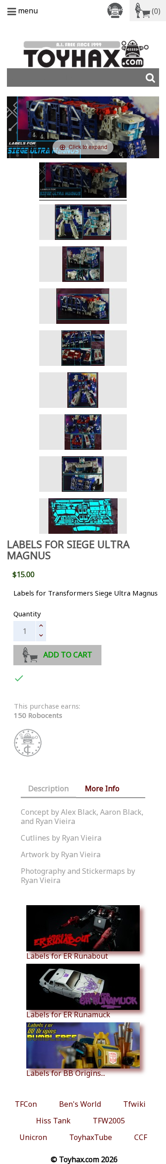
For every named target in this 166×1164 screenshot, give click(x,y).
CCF (140, 1137)
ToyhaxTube (90, 1137)
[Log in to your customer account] (116, 10)
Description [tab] (48, 788)
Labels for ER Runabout (67, 956)
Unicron (33, 1137)
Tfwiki (134, 1104)
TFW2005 (109, 1121)
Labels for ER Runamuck (68, 1014)
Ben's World (80, 1104)
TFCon (26, 1104)
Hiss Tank (53, 1121)
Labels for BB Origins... (65, 1073)
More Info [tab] (102, 788)
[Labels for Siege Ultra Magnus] (83, 181)
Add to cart (67, 655)
